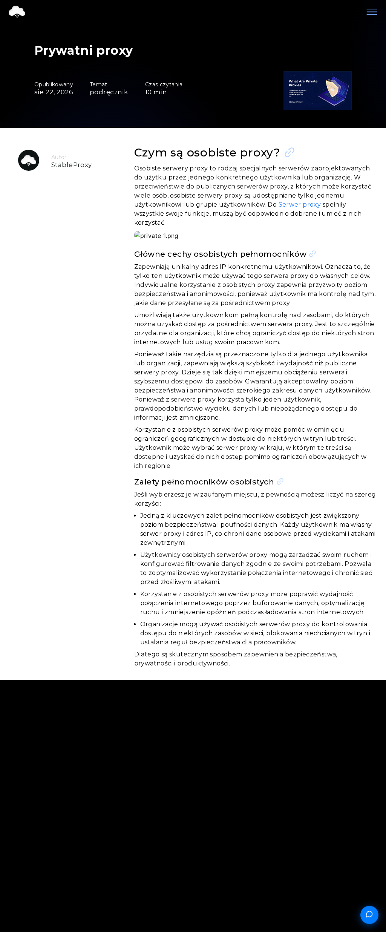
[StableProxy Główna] (17, 12)
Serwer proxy (300, 204)
